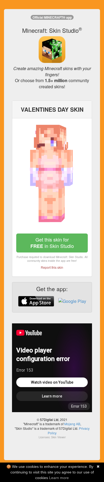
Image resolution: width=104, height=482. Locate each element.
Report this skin (52, 267)
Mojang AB (72, 423)
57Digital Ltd (49, 419)
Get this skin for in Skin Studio (52, 243)
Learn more (59, 478)
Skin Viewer (58, 437)
